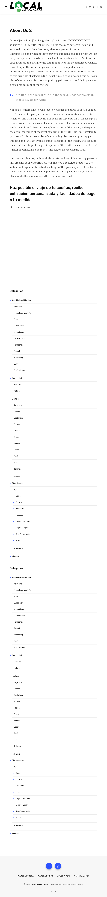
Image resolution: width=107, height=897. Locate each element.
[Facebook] (49, 866)
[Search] (99, 7)
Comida (19, 502)
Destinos (15, 399)
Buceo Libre (19, 326)
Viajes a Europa (26, 876)
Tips (15, 489)
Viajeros (15, 556)
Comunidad (17, 378)
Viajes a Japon (81, 876)
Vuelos (18, 540)
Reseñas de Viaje (23, 534)
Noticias (17, 391)
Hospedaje (20, 515)
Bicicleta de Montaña (22, 313)
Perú (16, 456)
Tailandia (17, 469)
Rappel (17, 351)
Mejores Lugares (22, 528)
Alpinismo (18, 307)
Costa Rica (18, 418)
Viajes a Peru (63, 876)
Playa (16, 462)
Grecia (16, 437)
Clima (18, 496)
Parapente (18, 345)
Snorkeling (18, 357)
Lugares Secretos (23, 521)
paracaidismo (19, 338)
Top (54, 891)
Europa (17, 424)
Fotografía (20, 509)
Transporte (18, 548)
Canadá (17, 412)
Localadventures (39, 884)
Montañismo (19, 332)
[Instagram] (58, 866)
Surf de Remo (19, 370)
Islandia (17, 443)
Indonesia (16, 477)
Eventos (17, 384)
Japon (16, 450)
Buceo (16, 319)
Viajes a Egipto (45, 876)
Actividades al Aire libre (21, 300)
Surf (16, 364)
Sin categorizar (18, 483)
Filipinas (17, 431)
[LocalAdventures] (26, 7)
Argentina (18, 405)
